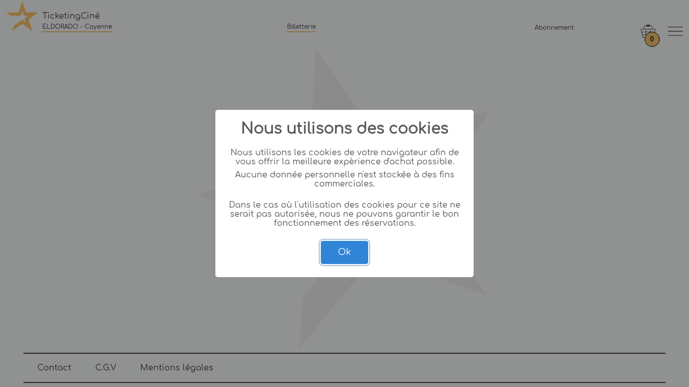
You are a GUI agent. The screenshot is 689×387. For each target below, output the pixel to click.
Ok (344, 252)
